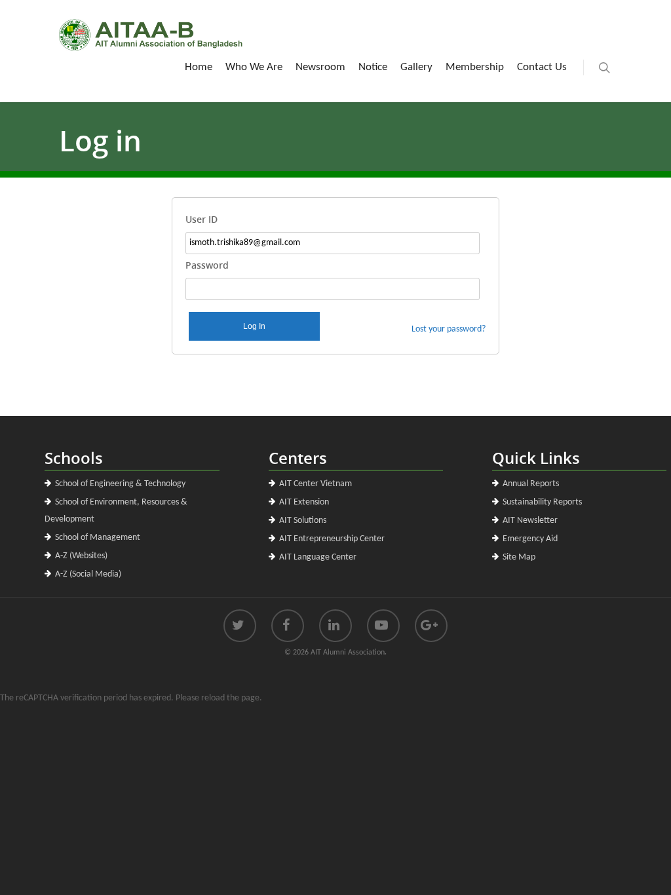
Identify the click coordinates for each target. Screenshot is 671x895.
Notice (372, 67)
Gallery (416, 67)
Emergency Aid (530, 539)
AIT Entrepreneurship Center (332, 539)
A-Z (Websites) (81, 556)
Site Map (519, 557)
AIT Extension (304, 502)
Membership (475, 67)
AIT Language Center (317, 557)
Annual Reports (531, 484)
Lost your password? (449, 329)
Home (198, 67)
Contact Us (542, 67)
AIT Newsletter (530, 520)
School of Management (97, 538)
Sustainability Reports (542, 502)
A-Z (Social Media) (88, 574)
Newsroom (320, 67)
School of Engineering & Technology (120, 484)
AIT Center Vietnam (315, 484)
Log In (254, 326)
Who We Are (253, 67)
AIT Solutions (302, 520)
